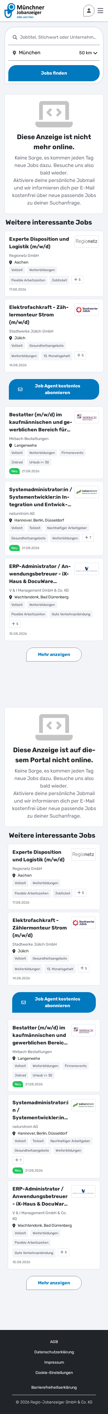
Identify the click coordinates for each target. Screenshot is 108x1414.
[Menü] (100, 10)
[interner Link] (24, 10)
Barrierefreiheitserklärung (54, 1387)
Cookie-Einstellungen (54, 1372)
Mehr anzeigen (54, 654)
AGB (54, 1341)
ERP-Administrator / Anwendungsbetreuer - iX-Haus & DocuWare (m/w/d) (40, 574)
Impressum (54, 1362)
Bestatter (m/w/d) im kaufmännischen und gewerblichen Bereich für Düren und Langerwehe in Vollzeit (40, 423)
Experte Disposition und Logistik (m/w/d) (39, 243)
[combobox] (58, 37)
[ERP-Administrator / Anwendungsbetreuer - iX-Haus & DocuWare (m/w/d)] (54, 599)
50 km (85, 52)
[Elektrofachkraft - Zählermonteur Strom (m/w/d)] (54, 335)
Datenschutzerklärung (54, 1352)
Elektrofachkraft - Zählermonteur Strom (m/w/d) (39, 314)
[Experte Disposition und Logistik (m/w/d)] (54, 263)
